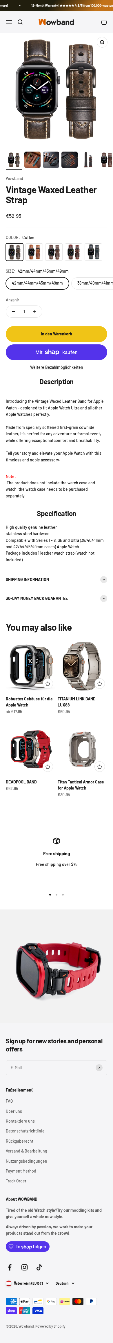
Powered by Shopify (50, 1326)
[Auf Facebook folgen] (10, 1267)
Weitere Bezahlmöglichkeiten (56, 367)
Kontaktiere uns (20, 1121)
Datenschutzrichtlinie (25, 1130)
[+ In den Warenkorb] (48, 683)
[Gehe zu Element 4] (69, 161)
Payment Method (21, 1170)
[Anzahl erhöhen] (35, 311)
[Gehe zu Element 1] (14, 161)
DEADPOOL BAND (21, 781)
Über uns (14, 1111)
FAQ (9, 1101)
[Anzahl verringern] (13, 311)
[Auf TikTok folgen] (39, 1267)
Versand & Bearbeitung (26, 1150)
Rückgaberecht (19, 1141)
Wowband (14, 178)
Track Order (16, 1180)
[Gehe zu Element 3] (51, 161)
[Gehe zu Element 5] (88, 161)
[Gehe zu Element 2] (32, 161)
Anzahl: (12, 299)
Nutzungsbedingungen (26, 1161)
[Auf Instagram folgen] (24, 1267)
